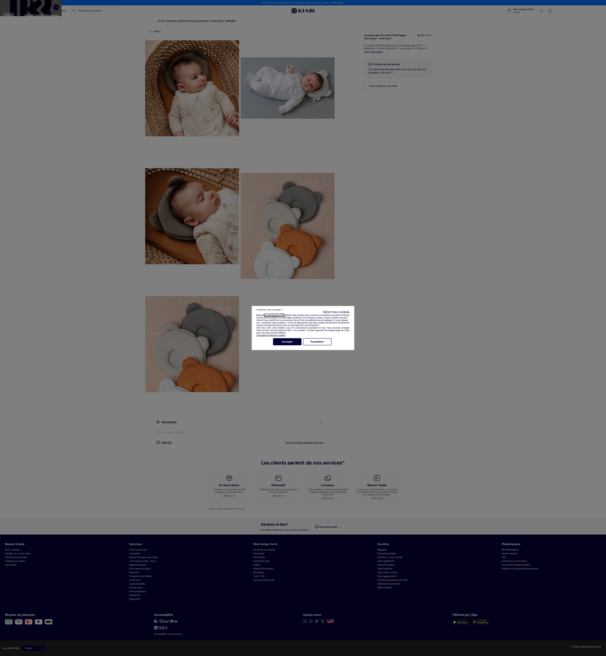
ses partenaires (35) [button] (274, 315)
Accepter (287, 341)
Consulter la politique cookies (270, 335)
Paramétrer (317, 341)
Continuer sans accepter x (269, 309)
